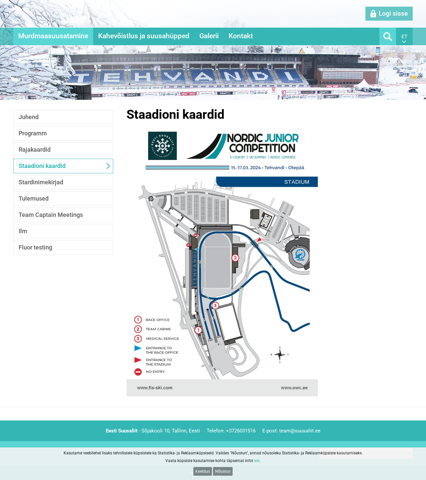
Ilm (23, 231)
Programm (33, 133)
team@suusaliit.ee (299, 431)
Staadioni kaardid (42, 165)
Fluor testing (35, 247)
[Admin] (2, 4)
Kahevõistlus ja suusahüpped (143, 36)
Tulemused (34, 198)
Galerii (209, 36)
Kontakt (241, 36)
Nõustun (223, 471)
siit (257, 460)
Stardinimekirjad (41, 182)
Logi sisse (393, 13)
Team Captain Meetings (51, 214)
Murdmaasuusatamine (53, 36)
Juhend (29, 116)
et (404, 37)
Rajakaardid (35, 149)
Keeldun (202, 471)
